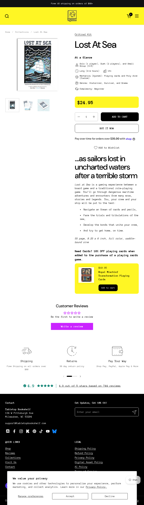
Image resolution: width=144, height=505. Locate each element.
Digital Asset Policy (89, 462)
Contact (10, 466)
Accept (70, 496)
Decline (110, 496)
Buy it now (107, 128)
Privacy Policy (84, 457)
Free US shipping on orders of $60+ (72, 3)
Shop (8, 448)
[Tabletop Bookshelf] (72, 16)
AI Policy (81, 466)
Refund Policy (84, 453)
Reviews (10, 453)
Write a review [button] (72, 326)
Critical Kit (83, 34)
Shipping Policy (85, 448)
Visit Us (11, 462)
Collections (13, 457)
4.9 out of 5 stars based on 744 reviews (90, 385)
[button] (7, 16)
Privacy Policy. (96, 487)
